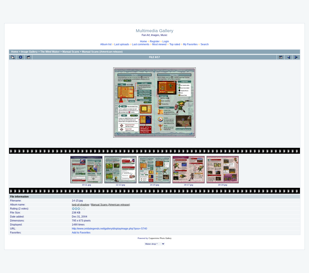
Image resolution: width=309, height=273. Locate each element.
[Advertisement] (154, 9)
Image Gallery (29, 51)
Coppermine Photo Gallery (160, 238)
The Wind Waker (50, 51)
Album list (105, 44)
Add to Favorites (81, 232)
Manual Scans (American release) (102, 51)
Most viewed (159, 44)
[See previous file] (288, 57)
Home (143, 41)
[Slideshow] (28, 57)
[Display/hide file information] (20, 57)
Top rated (174, 44)
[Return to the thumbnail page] (13, 57)
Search (205, 44)
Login (165, 41)
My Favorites (190, 44)
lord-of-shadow (80, 204)
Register (155, 41)
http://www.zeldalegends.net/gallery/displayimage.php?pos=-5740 (109, 228)
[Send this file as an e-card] (280, 57)
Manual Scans (70, 51)
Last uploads (121, 44)
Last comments (140, 44)
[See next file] (296, 57)
